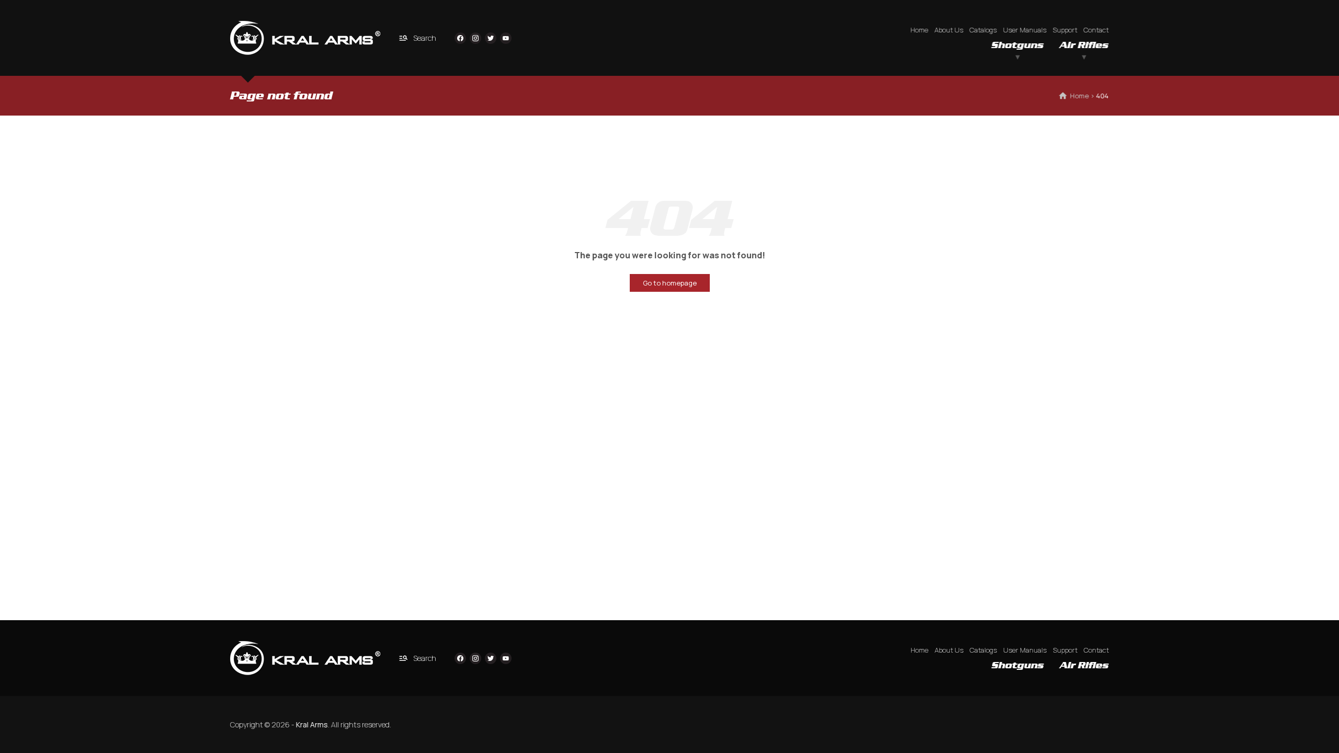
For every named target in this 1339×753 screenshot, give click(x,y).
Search (424, 38)
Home (919, 30)
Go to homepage (670, 283)
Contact (1096, 30)
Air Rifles (1084, 45)
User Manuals (1025, 30)
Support (1065, 30)
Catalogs (983, 30)
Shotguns (1018, 45)
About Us (949, 30)
